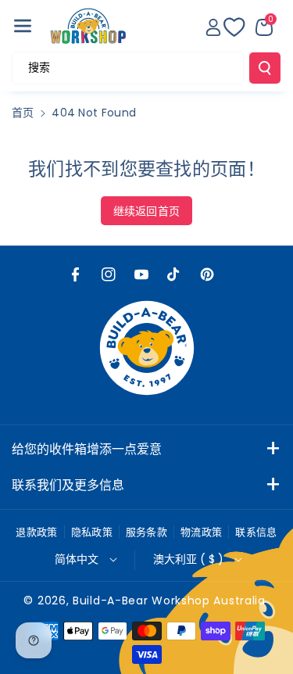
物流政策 (201, 532)
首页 (23, 112)
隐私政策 (92, 532)
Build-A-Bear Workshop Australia (169, 600)
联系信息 (256, 532)
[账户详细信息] (213, 27)
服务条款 (146, 532)
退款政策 (36, 532)
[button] (22, 25)
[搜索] (264, 68)
